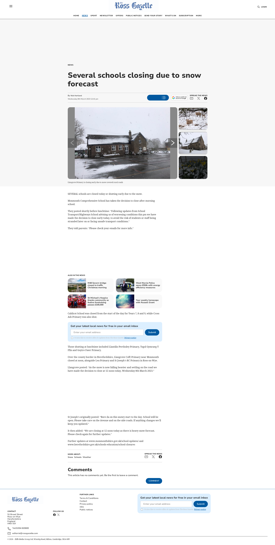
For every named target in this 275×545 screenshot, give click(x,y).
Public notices (86, 509)
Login (264, 7)
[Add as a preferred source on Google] (179, 97)
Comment (154, 480)
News (70, 65)
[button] (10, 6)
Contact (83, 501)
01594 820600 (22, 528)
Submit (152, 332)
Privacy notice (130, 338)
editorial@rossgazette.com (25, 533)
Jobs (82, 506)
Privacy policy (86, 504)
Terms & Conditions (89, 498)
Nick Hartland (76, 95)
